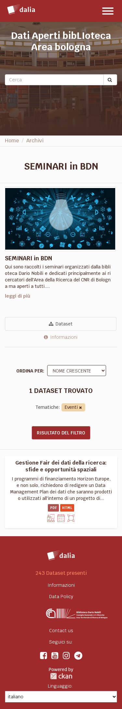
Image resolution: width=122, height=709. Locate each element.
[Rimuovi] (80, 408)
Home (12, 140)
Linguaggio (60, 686)
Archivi (35, 140)
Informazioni (63, 337)
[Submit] (110, 79)
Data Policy (61, 596)
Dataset (63, 324)
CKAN (61, 676)
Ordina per (29, 371)
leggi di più (17, 296)
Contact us (61, 630)
